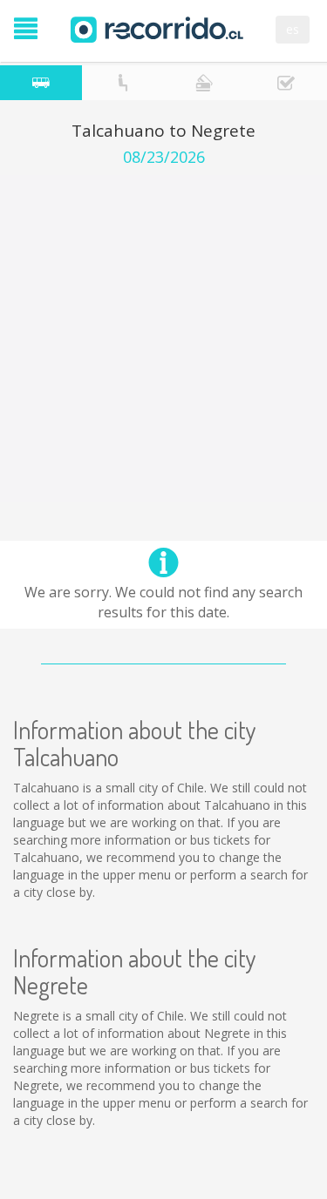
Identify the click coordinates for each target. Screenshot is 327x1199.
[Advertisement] (163, 338)
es (292, 29)
